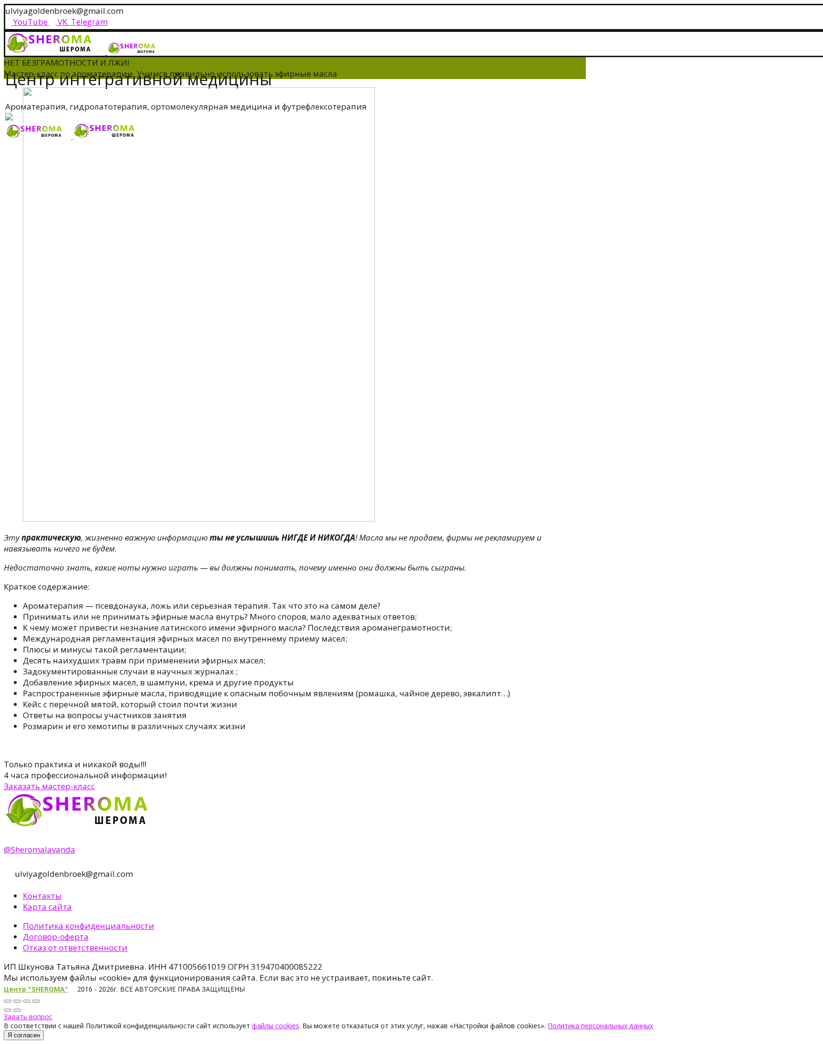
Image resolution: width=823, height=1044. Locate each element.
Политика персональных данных (600, 1025)
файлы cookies (275, 1025)
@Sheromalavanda (39, 849)
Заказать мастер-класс (49, 786)
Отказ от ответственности (75, 947)
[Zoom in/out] (36, 1001)
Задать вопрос (28, 1016)
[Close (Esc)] (7, 1001)
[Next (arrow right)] (17, 1010)
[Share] (17, 1001)
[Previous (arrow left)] (7, 1010)
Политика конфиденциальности (88, 925)
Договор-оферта (56, 936)
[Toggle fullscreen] (26, 1001)
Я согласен (24, 1035)
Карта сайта (47, 906)
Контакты (42, 895)
